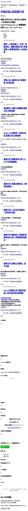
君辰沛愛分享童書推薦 (16, 71)
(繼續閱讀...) (4, 61)
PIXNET (7, 489)
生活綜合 (12, 31)
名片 (5, 37)
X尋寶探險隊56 (15, 65)
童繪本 (7, 93)
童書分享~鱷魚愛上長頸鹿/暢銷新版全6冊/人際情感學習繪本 (15, 237)
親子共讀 (3, 65)
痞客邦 (11, 68)
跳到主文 (3, 15)
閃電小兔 (3, 93)
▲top (2, 74)
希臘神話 (8, 65)
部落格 (5, 36)
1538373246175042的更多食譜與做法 (10, 372)
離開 (9, 508)
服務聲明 (16, 490)
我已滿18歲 (3, 508)
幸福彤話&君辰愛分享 (12, 11)
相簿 (5, 34)
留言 (14, 68)
